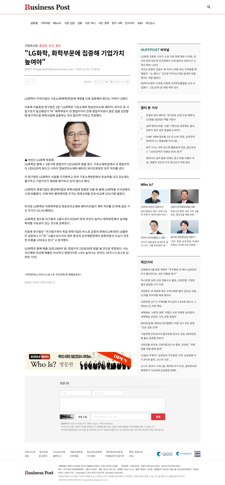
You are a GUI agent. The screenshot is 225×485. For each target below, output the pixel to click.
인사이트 (129, 23)
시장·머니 (90, 23)
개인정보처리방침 (117, 452)
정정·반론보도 (136, 452)
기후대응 (45, 23)
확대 (27, 81)
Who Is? (57, 23)
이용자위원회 (78, 452)
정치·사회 (117, 23)
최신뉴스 (150, 23)
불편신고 (59, 456)
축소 (32, 81)
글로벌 (34, 23)
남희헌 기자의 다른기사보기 (39, 282)
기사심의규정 (61, 452)
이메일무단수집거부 (115, 456)
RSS (132, 456)
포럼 (30, 456)
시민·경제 (103, 23)
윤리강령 (46, 452)
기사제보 (94, 456)
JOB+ (140, 23)
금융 (80, 23)
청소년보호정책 (96, 452)
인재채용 (76, 456)
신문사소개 (32, 452)
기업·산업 (69, 23)
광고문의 (44, 456)
